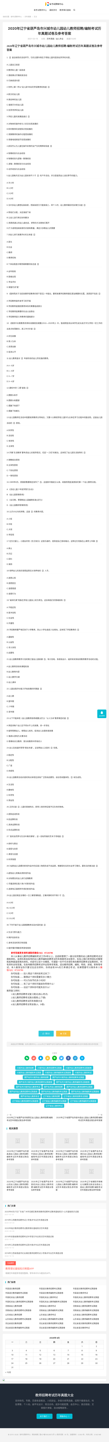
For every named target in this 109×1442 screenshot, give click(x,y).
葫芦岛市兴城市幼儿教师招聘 (36, 1077)
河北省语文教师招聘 (13, 1323)
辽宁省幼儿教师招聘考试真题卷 (25, 1101)
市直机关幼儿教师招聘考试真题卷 (19, 1301)
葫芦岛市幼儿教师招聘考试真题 (79, 1087)
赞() (46, 1033)
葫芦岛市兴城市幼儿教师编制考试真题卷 (73, 1082)
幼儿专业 (59, 39)
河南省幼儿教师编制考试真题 (51, 1310)
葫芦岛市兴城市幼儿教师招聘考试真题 (68, 1077)
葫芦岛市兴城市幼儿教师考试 (28, 1087)
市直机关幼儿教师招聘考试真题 (86, 1297)
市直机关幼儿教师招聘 (14, 1297)
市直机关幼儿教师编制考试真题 (86, 1301)
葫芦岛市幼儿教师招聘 (53, 1087)
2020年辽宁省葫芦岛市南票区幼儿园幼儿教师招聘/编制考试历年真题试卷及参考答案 (30, 1118)
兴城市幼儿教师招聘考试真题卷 (79, 1068)
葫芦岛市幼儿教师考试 (30, 1096)
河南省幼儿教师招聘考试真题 (85, 1306)
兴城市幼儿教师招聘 (25, 1068)
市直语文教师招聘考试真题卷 (85, 1288)
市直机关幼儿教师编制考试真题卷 (53, 1301)
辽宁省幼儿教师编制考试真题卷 (83, 1101)
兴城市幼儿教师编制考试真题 (29, 1072)
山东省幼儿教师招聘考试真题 (85, 1315)
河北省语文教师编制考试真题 (17, 1328)
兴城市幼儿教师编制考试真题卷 (58, 1072)
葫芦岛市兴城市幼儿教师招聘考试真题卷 (35, 1082)
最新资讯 (53, 10)
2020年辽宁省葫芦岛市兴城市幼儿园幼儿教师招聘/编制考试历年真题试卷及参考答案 (68, 1044)
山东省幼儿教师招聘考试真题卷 (18, 1319)
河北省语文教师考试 (81, 1328)
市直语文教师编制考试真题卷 (51, 1293)
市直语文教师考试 (80, 1293)
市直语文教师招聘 (12, 1288)
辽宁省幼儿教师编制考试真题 (54, 1101)
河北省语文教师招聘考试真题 (51, 1323)
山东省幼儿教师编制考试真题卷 (86, 1319)
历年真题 (28, 17)
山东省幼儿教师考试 (47, 1315)
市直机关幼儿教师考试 (48, 1297)
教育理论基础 (65, 10)
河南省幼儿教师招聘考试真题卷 (18, 1310)
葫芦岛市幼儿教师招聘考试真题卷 (23, 1091)
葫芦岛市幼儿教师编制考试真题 (54, 1091)
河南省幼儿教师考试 (47, 1306)
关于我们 (44, 1416)
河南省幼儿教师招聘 (13, 1306)
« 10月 (8, 1372)
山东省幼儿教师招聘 (13, 1315)
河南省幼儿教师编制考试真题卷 (86, 1310)
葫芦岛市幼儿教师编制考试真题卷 (85, 1091)
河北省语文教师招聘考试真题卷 (86, 1323)
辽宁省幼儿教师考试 (54, 1106)
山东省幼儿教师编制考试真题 (51, 1319)
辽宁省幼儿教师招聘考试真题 (76, 1096)
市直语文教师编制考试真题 (16, 1293)
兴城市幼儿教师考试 (83, 1072)
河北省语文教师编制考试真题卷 (52, 1328)
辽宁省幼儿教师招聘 (51, 1096)
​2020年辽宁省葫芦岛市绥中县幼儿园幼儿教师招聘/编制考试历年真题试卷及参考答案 (79, 1118)
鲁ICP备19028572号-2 (48, 1435)
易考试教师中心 (54, 4)
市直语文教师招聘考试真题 (50, 1288)
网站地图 (35, 1435)
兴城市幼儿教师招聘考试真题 (49, 1068)
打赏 (63, 1033)
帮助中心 (64, 1416)
